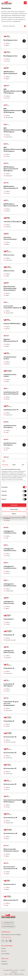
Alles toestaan (14, 505)
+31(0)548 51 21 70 (9, 923)
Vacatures (4, 961)
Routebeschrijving (6, 937)
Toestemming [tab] (5, 464)
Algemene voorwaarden (19, 974)
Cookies (10, 974)
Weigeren (14, 513)
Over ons (3, 951)
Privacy (5, 974)
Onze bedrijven (5, 953)
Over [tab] (23, 464)
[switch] (25, 491)
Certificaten (4, 964)
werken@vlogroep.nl (9, 926)
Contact (3, 948)
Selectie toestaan (14, 509)
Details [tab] (14, 464)
